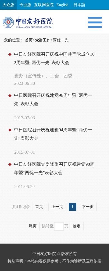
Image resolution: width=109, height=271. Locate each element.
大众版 (8, 5)
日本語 (79, 5)
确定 (76, 226)
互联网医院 (44, 5)
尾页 (33, 226)
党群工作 (43, 40)
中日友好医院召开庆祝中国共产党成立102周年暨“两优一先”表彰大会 (54, 58)
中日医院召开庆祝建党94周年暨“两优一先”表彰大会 (53, 134)
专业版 (25, 5)
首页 (29, 40)
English (62, 5)
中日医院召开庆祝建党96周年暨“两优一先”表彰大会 (53, 99)
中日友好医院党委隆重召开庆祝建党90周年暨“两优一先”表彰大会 (54, 168)
